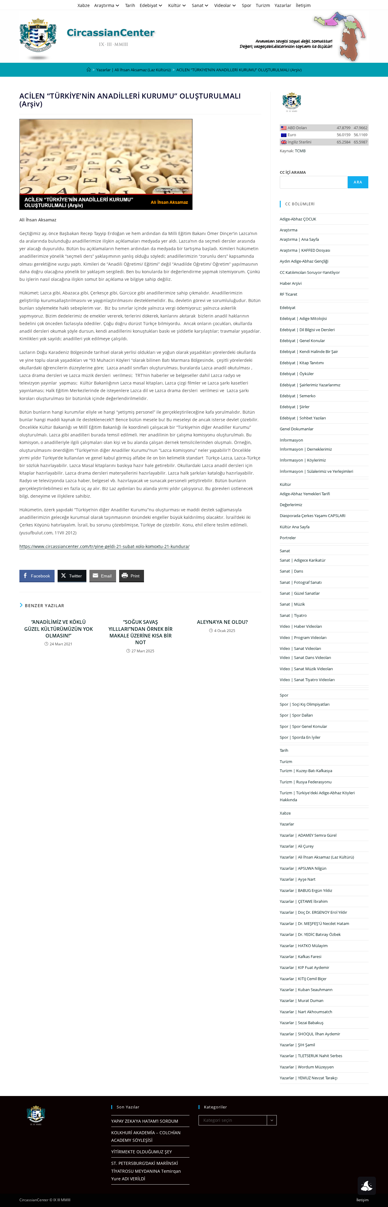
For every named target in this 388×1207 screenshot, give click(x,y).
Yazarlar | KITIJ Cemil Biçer (303, 978)
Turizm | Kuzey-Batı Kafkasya (306, 770)
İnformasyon (291, 440)
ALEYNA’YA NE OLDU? (222, 622)
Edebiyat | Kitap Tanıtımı (302, 362)
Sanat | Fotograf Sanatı (301, 582)
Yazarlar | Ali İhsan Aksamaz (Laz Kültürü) (317, 857)
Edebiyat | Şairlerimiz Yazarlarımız (310, 385)
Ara (358, 182)
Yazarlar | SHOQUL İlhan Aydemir (310, 1034)
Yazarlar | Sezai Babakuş (301, 1022)
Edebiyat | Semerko (298, 395)
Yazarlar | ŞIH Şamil (297, 1044)
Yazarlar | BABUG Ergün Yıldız (306, 890)
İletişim (303, 5)
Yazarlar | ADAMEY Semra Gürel (308, 835)
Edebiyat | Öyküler (297, 373)
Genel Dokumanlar (296, 429)
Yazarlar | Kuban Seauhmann (306, 989)
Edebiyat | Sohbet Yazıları (303, 418)
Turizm (263, 5)
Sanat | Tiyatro (293, 615)
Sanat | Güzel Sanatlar (300, 593)
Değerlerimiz (291, 504)
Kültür (174, 5)
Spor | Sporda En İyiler (300, 737)
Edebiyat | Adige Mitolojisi (303, 318)
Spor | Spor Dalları (296, 715)
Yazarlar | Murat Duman (301, 1000)
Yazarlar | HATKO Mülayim (304, 945)
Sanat (197, 5)
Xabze (84, 5)
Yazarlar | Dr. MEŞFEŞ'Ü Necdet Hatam (314, 923)
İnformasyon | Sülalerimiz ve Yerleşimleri (316, 471)
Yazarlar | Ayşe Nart (298, 879)
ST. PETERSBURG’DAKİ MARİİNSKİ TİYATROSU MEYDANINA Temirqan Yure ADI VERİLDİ (146, 1170)
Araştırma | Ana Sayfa (299, 239)
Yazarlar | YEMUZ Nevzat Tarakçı (308, 1078)
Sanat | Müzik (292, 604)
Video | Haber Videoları (301, 626)
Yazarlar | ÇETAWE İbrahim (304, 901)
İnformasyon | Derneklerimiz (306, 449)
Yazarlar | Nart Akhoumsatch (306, 1011)
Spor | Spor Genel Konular (303, 726)
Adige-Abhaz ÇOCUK (298, 219)
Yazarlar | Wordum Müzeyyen (307, 1067)
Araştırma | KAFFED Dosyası (305, 250)
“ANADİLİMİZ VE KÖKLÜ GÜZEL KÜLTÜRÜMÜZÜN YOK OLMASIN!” (58, 629)
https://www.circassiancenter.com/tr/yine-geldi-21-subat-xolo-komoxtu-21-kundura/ (104, 546)
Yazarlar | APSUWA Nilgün (303, 868)
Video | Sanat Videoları (300, 648)
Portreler (288, 537)
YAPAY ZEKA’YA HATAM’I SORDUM (144, 1121)
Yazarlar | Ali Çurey (297, 846)
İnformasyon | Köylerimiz (303, 460)
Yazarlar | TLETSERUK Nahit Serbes (311, 1055)
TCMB (300, 150)
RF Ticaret (288, 294)
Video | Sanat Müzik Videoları (306, 668)
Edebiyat (148, 5)
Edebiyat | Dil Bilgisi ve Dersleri (307, 329)
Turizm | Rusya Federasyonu (306, 782)
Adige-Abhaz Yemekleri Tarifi (305, 493)
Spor (246, 5)
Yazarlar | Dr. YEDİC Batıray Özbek (310, 934)
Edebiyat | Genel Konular (302, 340)
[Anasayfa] (89, 69)
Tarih (130, 5)
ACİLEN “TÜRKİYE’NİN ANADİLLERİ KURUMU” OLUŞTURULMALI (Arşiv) (239, 69)
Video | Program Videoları (303, 637)
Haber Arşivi (291, 283)
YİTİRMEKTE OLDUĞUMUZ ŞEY (141, 1152)
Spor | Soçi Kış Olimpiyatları (304, 704)
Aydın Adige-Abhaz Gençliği (304, 261)
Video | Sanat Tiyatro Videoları (307, 679)
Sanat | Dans (291, 571)
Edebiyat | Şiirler (294, 406)
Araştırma (104, 5)
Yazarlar (283, 5)
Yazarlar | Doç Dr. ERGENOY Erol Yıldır (313, 912)
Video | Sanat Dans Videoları (305, 657)
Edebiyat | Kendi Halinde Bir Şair (309, 351)
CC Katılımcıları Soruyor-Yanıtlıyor (310, 272)
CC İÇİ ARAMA (293, 172)
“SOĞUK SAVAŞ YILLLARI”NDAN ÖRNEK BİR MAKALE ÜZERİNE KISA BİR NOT (140, 632)
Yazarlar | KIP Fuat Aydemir (304, 967)
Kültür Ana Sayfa (294, 527)
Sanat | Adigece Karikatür (303, 560)
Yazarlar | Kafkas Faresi (300, 956)
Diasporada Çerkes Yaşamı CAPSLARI (313, 515)
